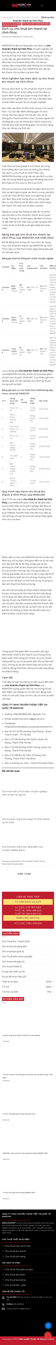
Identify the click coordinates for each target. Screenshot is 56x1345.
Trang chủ (7, 17)
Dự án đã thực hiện (12, 976)
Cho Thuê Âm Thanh (27, 17)
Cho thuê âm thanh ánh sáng (36, 24)
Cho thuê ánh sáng (12, 946)
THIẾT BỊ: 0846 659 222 (28, 913)
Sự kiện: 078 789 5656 (28, 907)
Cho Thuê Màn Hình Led (15, 956)
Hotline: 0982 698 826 (28, 923)
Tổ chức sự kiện (10, 991)
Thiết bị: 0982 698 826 (28, 910)
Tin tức (42, 861)
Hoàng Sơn (28, 37)
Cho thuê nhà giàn (12, 961)
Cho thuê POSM (10, 966)
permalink (19, 864)
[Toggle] (53, 981)
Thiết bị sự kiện (10, 25)
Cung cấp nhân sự (11, 971)
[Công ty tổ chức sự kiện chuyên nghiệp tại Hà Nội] (11, 6)
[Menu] (42, 5)
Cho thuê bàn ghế (11, 951)
